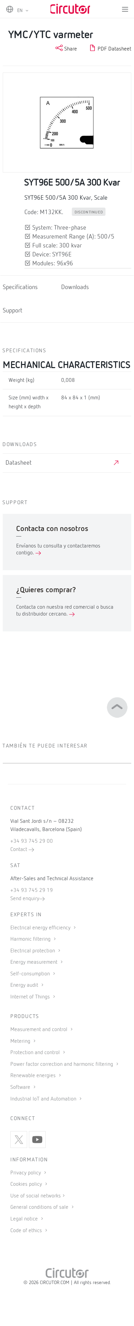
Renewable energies (33, 1076)
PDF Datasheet (113, 49)
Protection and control (35, 1053)
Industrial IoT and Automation (44, 1099)
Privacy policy (26, 1173)
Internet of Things (30, 997)
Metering (21, 1041)
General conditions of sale (40, 1207)
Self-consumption (30, 974)
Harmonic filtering (31, 939)
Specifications (20, 288)
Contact (19, 849)
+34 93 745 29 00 (31, 841)
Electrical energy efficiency (41, 928)
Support (12, 311)
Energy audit (25, 985)
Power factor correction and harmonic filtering (62, 1064)
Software (21, 1087)
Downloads (75, 288)
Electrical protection (33, 951)
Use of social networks (35, 1196)
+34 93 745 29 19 (31, 890)
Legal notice (24, 1219)
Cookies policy (26, 1184)
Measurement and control (39, 1029)
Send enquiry (24, 899)
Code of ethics (26, 1231)
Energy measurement (34, 962)
